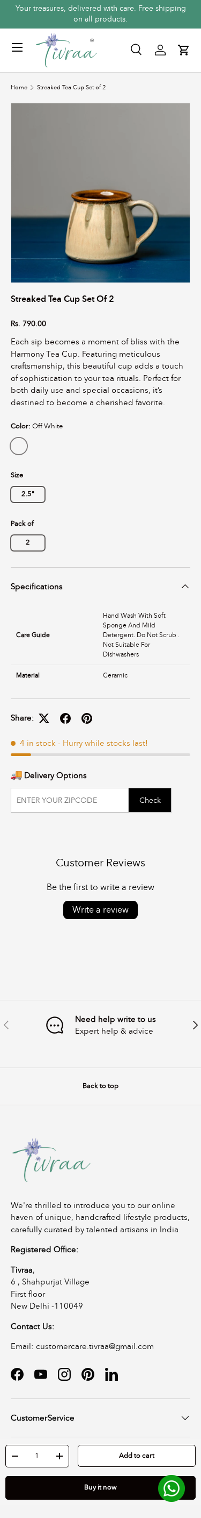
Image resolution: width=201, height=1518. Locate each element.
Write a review (100, 910)
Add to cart (136, 1455)
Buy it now (100, 1487)
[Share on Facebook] (65, 718)
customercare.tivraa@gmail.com (95, 1346)
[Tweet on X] (44, 718)
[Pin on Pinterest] (87, 718)
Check (150, 800)
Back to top (100, 1086)
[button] (184, 50)
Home (19, 87)
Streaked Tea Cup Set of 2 (71, 87)
